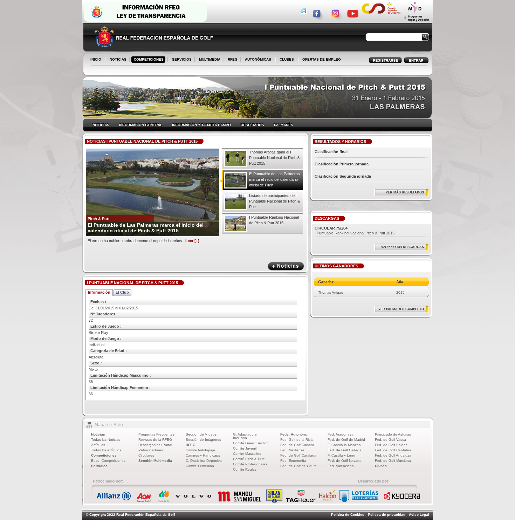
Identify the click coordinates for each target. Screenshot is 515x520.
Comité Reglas (244, 469)
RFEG (231, 59)
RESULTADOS (252, 125)
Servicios (99, 466)
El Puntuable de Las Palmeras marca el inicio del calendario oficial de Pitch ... (274, 179)
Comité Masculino (247, 454)
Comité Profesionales (250, 464)
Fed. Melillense (292, 450)
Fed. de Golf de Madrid (346, 440)
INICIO (95, 59)
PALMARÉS (283, 125)
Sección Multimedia (155, 461)
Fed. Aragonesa (340, 434)
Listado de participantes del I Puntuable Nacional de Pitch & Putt (274, 201)
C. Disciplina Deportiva (204, 461)
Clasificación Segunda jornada (343, 176)
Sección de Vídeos (201, 434)
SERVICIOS (180, 59)
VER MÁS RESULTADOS (405, 192)
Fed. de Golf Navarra (345, 461)
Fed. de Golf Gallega (345, 450)
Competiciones (104, 455)
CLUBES (287, 59)
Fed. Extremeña (293, 461)
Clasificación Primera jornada (342, 164)
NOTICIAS (116, 59)
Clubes (381, 466)
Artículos (98, 445)
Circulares (146, 455)
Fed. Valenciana (341, 466)
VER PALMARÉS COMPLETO (401, 309)
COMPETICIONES (149, 59)
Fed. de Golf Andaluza (393, 455)
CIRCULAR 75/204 (331, 228)
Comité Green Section (251, 443)
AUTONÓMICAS (258, 59)
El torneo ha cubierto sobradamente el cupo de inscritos (143, 241)
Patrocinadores (150, 450)
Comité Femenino (200, 466)
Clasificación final (331, 152)
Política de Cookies (347, 514)
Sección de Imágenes (203, 440)
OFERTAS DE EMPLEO (321, 59)
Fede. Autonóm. (293, 434)
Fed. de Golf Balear (391, 445)
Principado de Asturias (393, 434)
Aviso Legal (419, 514)
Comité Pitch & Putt (249, 459)
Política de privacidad (386, 514)
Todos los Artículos (106, 450)
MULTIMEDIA (208, 59)
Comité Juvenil (244, 448)
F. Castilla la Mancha (344, 445)
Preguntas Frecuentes (156, 434)
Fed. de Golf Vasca (390, 440)
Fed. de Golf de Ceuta (298, 466)
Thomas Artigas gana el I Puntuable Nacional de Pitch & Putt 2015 (274, 157)
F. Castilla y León (341, 455)
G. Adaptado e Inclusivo (245, 436)
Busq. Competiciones (108, 461)
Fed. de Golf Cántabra (393, 450)
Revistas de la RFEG (155, 440)
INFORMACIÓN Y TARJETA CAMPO (201, 125)
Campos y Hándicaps (203, 455)
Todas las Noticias (105, 440)
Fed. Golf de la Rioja (297, 440)
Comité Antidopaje (200, 450)
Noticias (98, 434)
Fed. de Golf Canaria (297, 445)
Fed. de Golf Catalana (298, 455)
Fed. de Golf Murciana (393, 461)
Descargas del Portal (155, 445)
